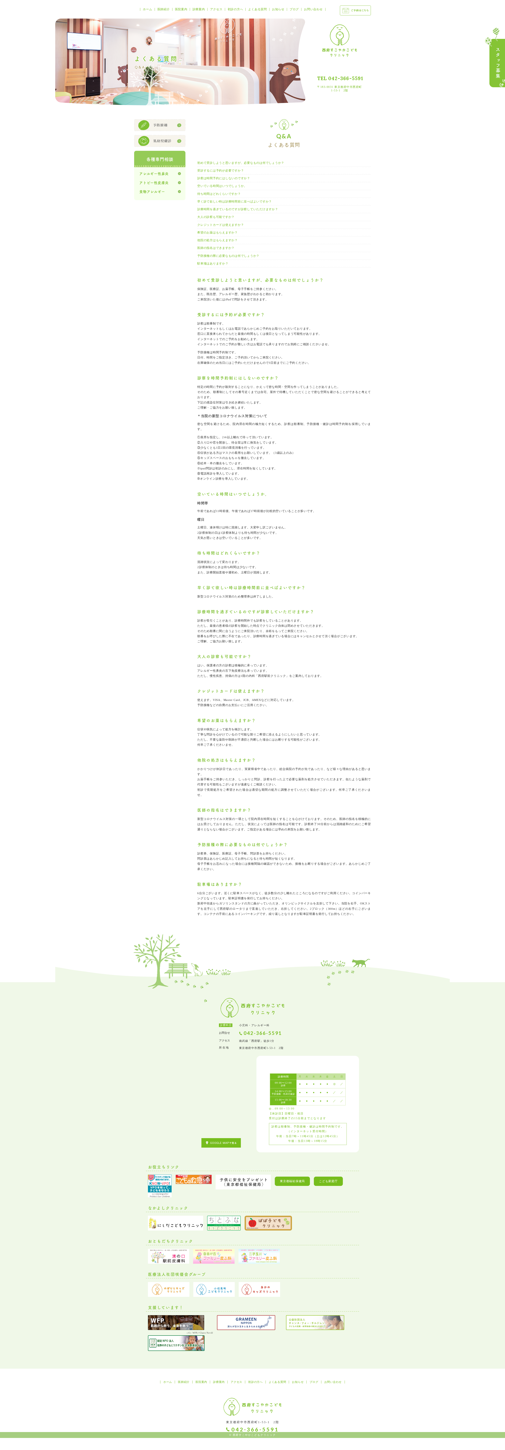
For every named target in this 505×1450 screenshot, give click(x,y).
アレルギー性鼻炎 (154, 173)
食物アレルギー (152, 191)
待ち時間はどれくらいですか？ (219, 193)
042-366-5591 (345, 78)
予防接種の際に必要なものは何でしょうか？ (228, 255)
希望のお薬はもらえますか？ (217, 232)
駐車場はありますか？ (212, 263)
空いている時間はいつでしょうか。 (222, 186)
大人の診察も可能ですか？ (216, 217)
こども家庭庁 (328, 1181)
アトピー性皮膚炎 (154, 182)
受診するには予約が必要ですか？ (220, 170)
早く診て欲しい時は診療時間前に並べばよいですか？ (234, 201)
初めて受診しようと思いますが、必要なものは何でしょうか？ (240, 162)
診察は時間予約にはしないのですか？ (223, 178)
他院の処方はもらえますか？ (217, 240)
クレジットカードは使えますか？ (220, 224)
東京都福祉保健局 (292, 1181)
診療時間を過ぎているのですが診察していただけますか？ (237, 209)
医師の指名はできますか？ (216, 247)
